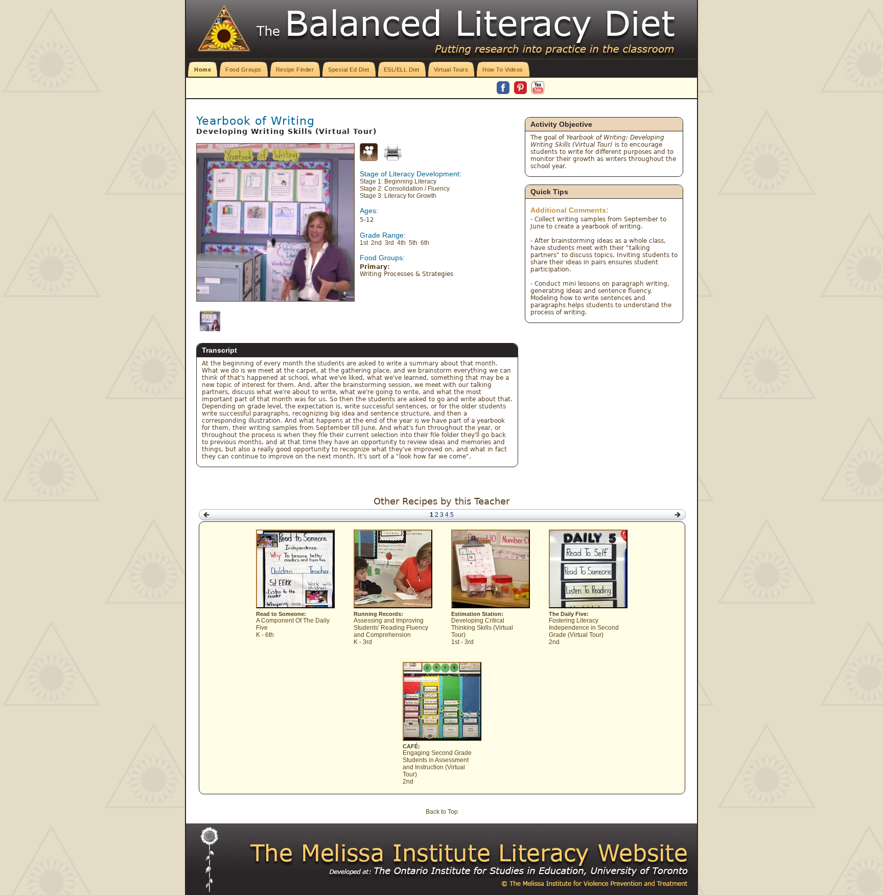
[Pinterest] (521, 88)
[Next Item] (677, 515)
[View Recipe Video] (369, 159)
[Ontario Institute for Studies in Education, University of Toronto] (487, 871)
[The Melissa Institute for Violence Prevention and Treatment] (469, 853)
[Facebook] (504, 88)
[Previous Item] (206, 515)
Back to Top (442, 811)
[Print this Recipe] (393, 152)
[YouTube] (537, 88)
